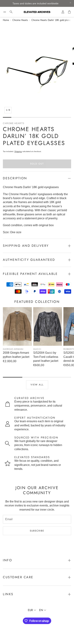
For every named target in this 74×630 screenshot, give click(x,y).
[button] (4, 11)
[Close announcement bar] (70, 2)
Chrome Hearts (20, 20)
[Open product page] (17, 326)
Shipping (18, 151)
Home (6, 20)
